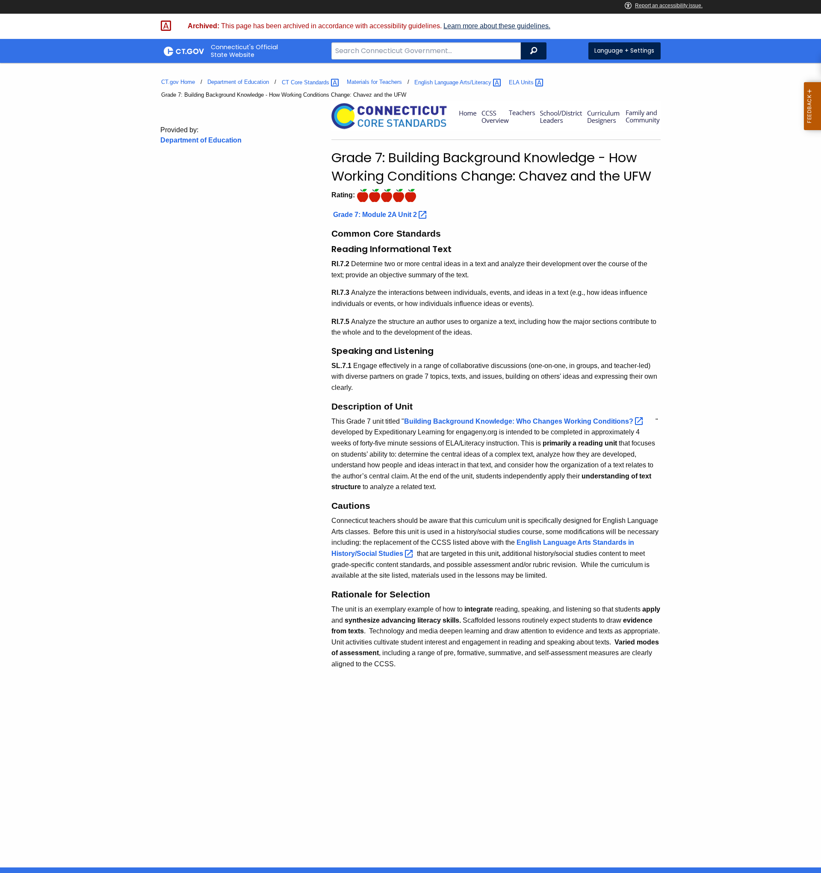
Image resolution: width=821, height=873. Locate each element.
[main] (410, 465)
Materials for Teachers (374, 82)
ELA (522, 82)
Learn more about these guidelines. (496, 26)
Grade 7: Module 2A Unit (376, 214)
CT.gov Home (178, 82)
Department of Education (238, 82)
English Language (453, 82)
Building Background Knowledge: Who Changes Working (519, 421)
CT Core (306, 82)
